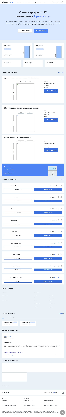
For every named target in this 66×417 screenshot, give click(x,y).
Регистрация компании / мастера (9, 405)
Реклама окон (26, 398)
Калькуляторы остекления (28, 403)
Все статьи (61, 313)
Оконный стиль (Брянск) (15, 185)
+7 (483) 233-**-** (18, 223)
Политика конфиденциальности (50, 405)
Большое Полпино (6, 298)
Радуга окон (14, 208)
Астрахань (36, 306)
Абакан (35, 295)
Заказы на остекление (28, 400)
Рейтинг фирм (25, 30)
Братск (51, 306)
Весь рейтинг (61, 179)
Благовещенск (53, 303)
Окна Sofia (14, 231)
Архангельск (36, 303)
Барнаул (51, 295)
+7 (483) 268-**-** (18, 258)
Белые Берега (5, 295)
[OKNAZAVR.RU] (7, 2)
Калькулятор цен (41, 30)
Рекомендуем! (8, 342)
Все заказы (61, 72)
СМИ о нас (4, 400)
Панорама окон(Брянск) (14, 220)
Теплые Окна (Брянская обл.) (16, 277)
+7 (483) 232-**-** (18, 212)
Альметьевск (36, 298)
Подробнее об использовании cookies (22, 413)
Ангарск (35, 300)
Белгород (52, 298)
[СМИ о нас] (62, 414)
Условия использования (49, 403)
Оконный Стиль (15, 266)
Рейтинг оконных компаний (29, 405)
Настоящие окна (15, 254)
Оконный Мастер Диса (15, 243)
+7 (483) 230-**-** (18, 246)
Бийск (51, 300)
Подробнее (41, 413)
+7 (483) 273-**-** (18, 281)
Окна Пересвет (15, 197)
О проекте (4, 398)
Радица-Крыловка (5, 300)
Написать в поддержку (49, 400)
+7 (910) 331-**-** (18, 189)
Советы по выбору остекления (8, 403)
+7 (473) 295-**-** (18, 235)
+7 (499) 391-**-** (18, 201)
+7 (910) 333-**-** (18, 269)
